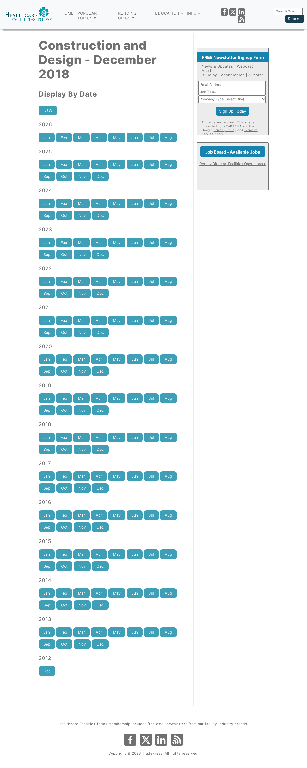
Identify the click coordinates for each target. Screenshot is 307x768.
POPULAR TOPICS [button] (87, 15)
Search (295, 18)
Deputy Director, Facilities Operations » (232, 164)
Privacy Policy (225, 130)
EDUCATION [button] (168, 13)
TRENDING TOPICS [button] (126, 15)
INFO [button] (192, 13)
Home (67, 13)
